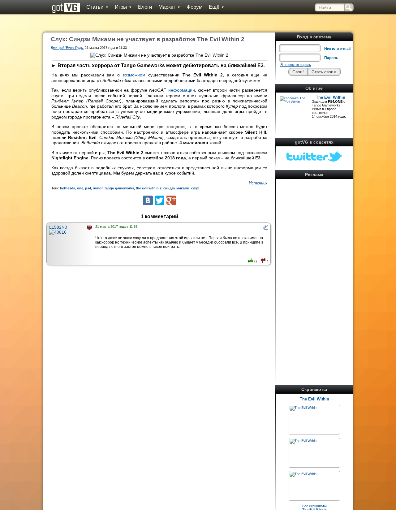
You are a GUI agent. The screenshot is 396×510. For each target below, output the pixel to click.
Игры (123, 7)
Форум (195, 7)
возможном (134, 74)
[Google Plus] (171, 200)
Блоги (145, 7)
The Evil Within (330, 97)
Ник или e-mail (337, 48)
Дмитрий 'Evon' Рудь (67, 48)
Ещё (216, 7)
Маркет (169, 7)
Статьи (97, 7)
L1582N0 (58, 227)
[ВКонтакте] (148, 200)
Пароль (331, 58)
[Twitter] (159, 200)
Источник (258, 183)
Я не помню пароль (295, 65)
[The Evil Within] (303, 407)
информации (181, 90)
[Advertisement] (314, 273)
